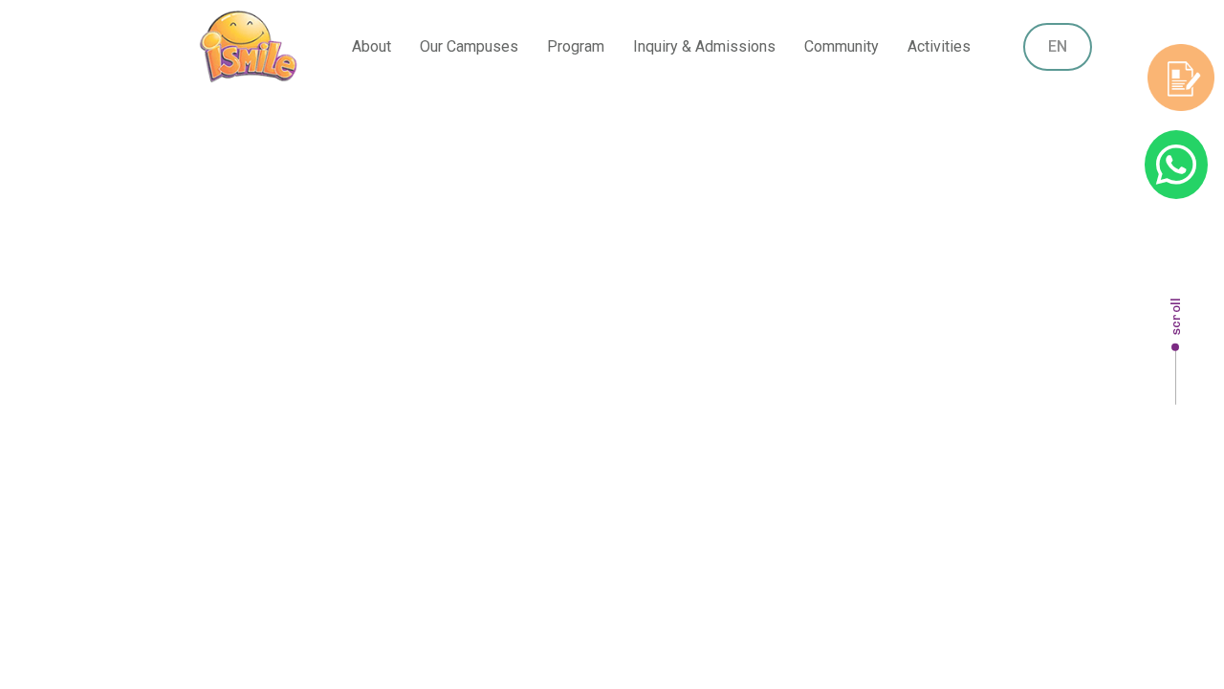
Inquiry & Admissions (704, 46)
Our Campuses (469, 46)
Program (575, 46)
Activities (939, 46)
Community (841, 46)
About (371, 46)
